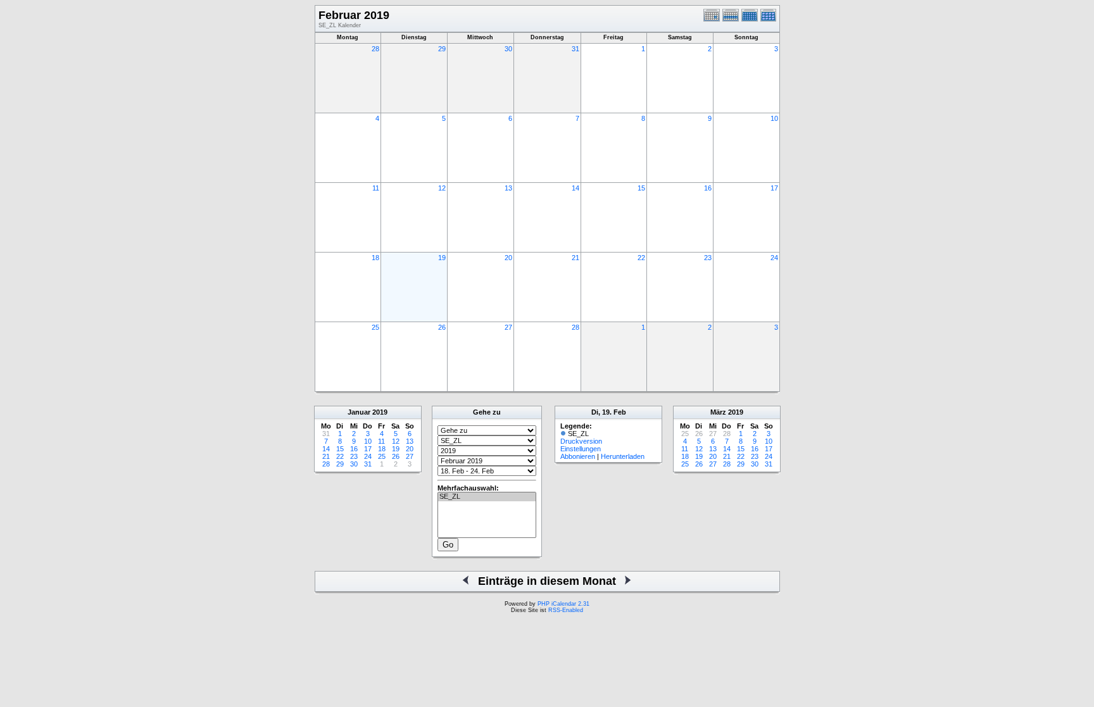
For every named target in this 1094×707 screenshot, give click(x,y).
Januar (359, 412)
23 (708, 257)
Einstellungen (580, 449)
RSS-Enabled (565, 610)
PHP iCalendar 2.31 (563, 604)
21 (575, 257)
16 (708, 188)
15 (641, 188)
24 (774, 257)
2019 (379, 412)
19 (442, 257)
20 (508, 257)
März (718, 412)
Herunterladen (622, 456)
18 (375, 257)
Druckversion (581, 441)
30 (508, 49)
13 (508, 188)
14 (575, 188)
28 (375, 49)
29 (442, 49)
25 (375, 327)
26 (442, 327)
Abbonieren (577, 456)
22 (641, 257)
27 (508, 327)
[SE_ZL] (487, 496)
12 (442, 188)
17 (774, 188)
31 (575, 49)
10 (774, 118)
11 (375, 188)
